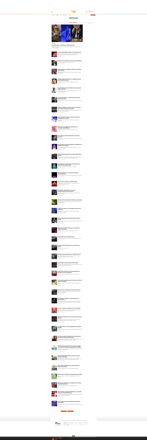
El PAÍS (65, 422)
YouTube (73, 415)
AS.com (82, 422)
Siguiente (70, 411)
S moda (78, 424)
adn (84, 422)
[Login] (94, 11)
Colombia (91, 11)
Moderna (68, 424)
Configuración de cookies (79, 420)
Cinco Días (75, 423)
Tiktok (70, 415)
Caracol (87, 422)
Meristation (85, 424)
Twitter (75, 415)
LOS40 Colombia (73, 12)
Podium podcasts (71, 424)
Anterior (64, 411)
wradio (72, 423)
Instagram (72, 415)
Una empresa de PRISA (58, 423)
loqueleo (81, 424)
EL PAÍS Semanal (80, 423)
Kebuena (86, 423)
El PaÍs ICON (75, 424)
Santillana (72, 422)
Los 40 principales (68, 422)
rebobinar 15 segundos (71, 438)
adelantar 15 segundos (75, 438)
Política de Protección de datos (67, 420)
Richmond (64, 424)
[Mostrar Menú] (52, 12)
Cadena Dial (78, 423)
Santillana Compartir (76, 422)
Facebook (76, 415)
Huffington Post (66, 423)
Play (73, 438)
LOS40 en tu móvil (85, 420)
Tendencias (53, 43)
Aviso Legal (62, 420)
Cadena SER (79, 422)
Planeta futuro (84, 423)
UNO (70, 423)
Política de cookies (73, 420)
